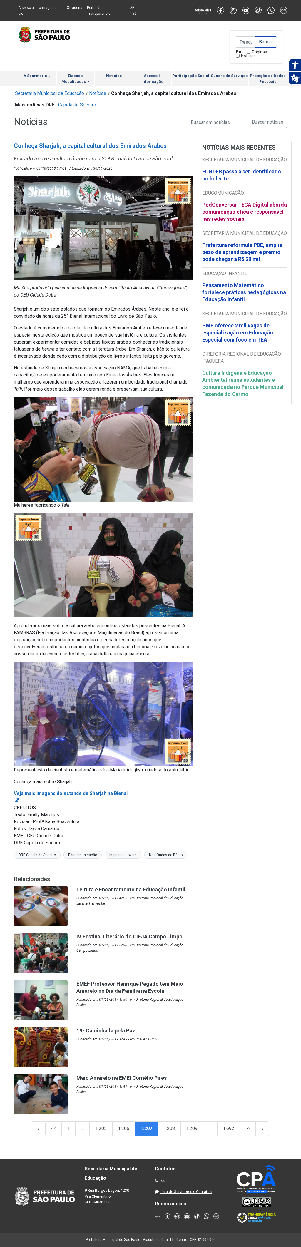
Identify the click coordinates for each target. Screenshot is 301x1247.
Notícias (248, 56)
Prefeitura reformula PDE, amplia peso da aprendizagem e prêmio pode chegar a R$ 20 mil (242, 252)
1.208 (169, 1128)
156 (162, 1181)
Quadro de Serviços (229, 75)
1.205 (101, 1128)
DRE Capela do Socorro (37, 855)
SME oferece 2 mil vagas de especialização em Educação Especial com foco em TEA (237, 332)
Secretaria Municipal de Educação (49, 93)
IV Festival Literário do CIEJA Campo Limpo (129, 936)
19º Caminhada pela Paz (105, 1030)
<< (53, 1128)
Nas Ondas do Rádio (166, 855)
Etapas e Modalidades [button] (74, 78)
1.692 (228, 1128)
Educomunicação (82, 855)
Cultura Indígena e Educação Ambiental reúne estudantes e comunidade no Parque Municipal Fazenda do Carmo (243, 383)
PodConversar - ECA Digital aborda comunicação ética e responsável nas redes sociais (244, 212)
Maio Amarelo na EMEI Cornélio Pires (121, 1078)
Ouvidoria (74, 8)
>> (247, 1128)
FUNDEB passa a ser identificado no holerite (241, 175)
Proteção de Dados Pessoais (267, 78)
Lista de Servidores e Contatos (186, 1191)
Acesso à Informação (152, 78)
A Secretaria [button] (36, 75)
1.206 (123, 1128)
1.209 (192, 1128)
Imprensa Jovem (123, 855)
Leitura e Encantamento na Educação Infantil (130, 889)
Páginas (259, 52)
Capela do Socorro (77, 105)
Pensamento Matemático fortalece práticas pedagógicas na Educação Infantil (244, 292)
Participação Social (190, 75)
